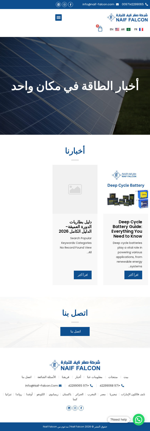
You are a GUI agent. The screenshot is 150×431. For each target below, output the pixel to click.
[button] (58, 17)
